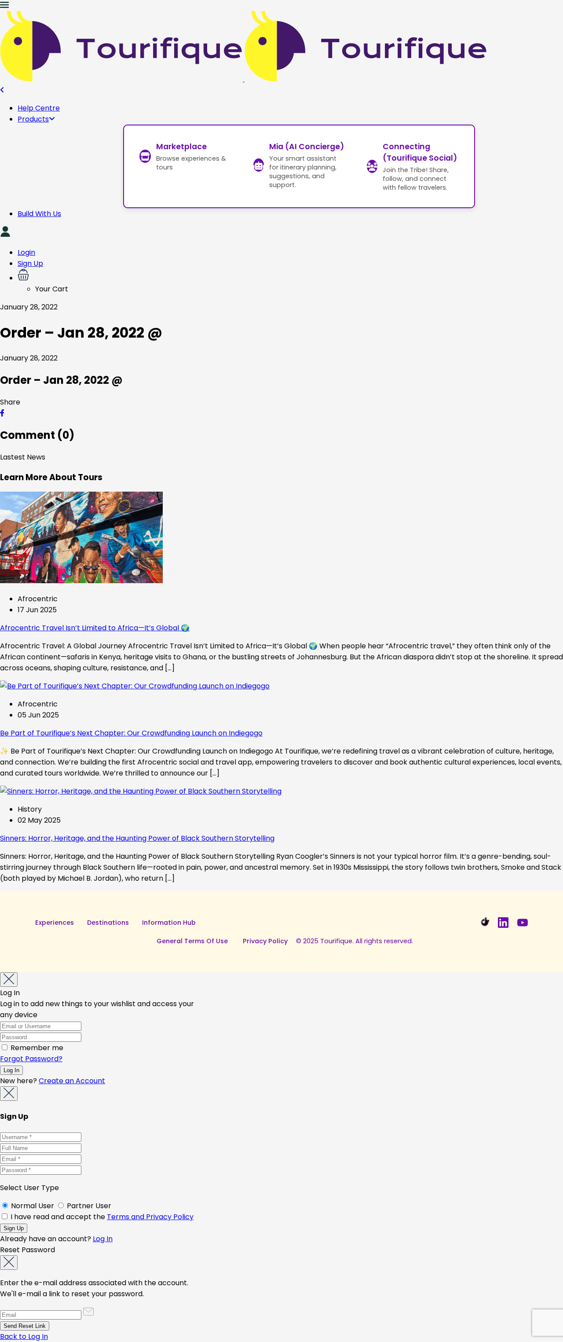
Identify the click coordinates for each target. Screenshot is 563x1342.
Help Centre (39, 108)
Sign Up (30, 263)
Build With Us (39, 214)
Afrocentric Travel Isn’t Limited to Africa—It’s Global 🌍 (95, 628)
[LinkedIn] (503, 922)
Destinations (108, 922)
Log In (103, 1239)
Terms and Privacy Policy (150, 1217)
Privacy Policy (265, 941)
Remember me (36, 1048)
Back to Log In (24, 1336)
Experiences (54, 922)
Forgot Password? (31, 1059)
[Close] (9, 979)
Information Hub (169, 922)
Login (26, 252)
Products (33, 119)
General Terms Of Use (192, 941)
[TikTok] (484, 922)
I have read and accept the (101, 1217)
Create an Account (72, 1081)
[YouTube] (522, 922)
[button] (290, 276)
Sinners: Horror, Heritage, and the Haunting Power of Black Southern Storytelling (137, 838)
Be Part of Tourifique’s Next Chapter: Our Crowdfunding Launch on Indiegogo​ (131, 733)
